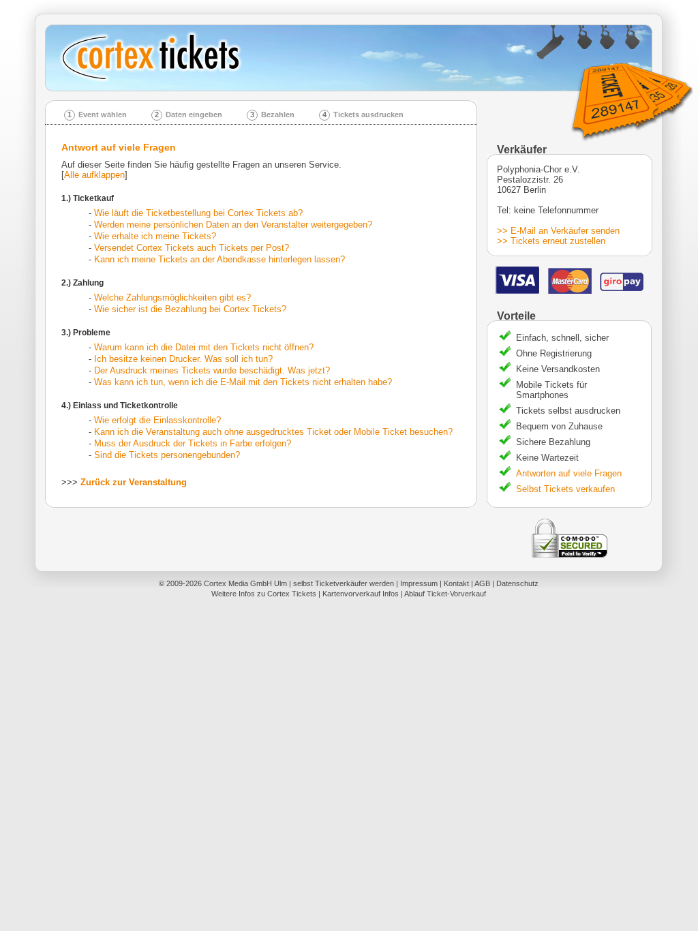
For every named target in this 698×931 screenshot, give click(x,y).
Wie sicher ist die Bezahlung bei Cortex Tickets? (190, 309)
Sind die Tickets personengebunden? (167, 455)
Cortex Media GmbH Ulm (245, 583)
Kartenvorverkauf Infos (360, 594)
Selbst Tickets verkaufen (565, 489)
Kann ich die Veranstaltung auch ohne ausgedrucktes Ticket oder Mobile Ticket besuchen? (273, 432)
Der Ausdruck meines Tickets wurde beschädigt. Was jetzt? (212, 370)
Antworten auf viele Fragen (569, 473)
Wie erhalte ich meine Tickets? (155, 236)
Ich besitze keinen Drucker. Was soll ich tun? (183, 359)
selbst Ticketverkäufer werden (343, 583)
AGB (482, 583)
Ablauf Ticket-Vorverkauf (445, 594)
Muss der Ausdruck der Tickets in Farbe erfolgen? (192, 443)
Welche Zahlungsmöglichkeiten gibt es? (172, 297)
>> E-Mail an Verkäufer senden (558, 231)
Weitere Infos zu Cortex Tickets (263, 594)
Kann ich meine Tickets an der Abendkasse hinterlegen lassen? (219, 259)
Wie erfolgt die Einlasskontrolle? (157, 420)
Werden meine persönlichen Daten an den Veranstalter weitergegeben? (233, 224)
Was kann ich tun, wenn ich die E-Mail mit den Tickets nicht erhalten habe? (243, 382)
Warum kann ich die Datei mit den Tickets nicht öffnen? (204, 347)
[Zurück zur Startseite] (353, 58)
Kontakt (456, 583)
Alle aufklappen (94, 175)
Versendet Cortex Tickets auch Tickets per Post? (191, 248)
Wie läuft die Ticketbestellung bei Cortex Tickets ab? (198, 213)
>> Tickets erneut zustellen (551, 241)
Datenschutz (517, 583)
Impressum (419, 583)
